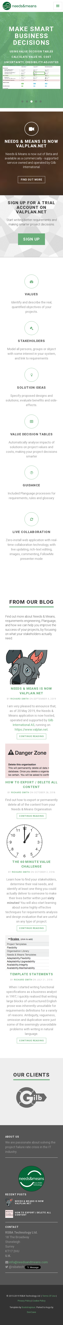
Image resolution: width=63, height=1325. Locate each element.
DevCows (31, 1312)
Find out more (31, 179)
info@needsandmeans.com (28, 1262)
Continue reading (31, 736)
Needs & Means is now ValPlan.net (29, 1202)
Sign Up (31, 239)
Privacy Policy (24, 1301)
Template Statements (31, 974)
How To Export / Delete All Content (33, 1213)
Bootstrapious (28, 1307)
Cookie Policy (39, 1301)
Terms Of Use (49, 1296)
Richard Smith (19, 699)
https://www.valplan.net (31, 729)
